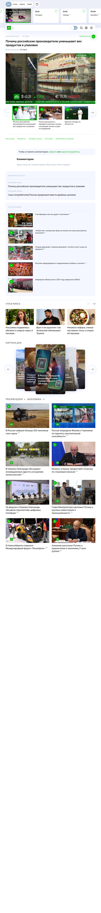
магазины (10, 139)
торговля (48, 139)
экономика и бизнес (64, 139)
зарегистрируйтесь (70, 152)
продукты (21, 139)
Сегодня (23, 50)
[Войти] (86, 28)
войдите (53, 152)
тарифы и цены (35, 139)
